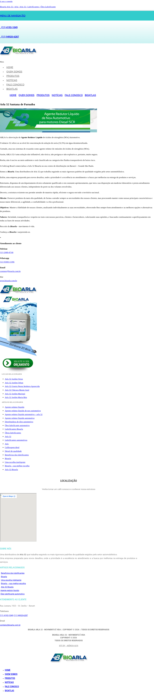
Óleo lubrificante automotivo (17, 425)
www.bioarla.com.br (8, 281)
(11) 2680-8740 (6, 252)
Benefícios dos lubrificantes (17, 455)
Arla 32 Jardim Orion (14, 379)
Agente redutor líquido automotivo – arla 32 (23, 414)
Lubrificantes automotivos (16, 440)
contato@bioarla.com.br (10, 271)
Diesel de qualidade (13, 451)
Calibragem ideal (12, 447)
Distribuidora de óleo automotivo (19, 422)
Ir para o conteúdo (6, 1)
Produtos (12, 75)
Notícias (11, 80)
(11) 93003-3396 (7, 262)
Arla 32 (8, 436)
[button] (48, 61)
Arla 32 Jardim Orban (14, 383)
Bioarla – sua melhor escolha (17, 466)
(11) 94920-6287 (9, 36)
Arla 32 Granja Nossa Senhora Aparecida (22, 386)
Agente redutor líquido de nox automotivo (23, 411)
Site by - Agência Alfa (68, 646)
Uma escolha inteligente (15, 462)
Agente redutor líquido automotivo (20, 418)
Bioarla (8, 458)
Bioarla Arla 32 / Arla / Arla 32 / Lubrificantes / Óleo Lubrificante (28, 7)
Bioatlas (12, 88)
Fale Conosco (15, 84)
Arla (7, 444)
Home (9, 67)
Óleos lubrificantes (13, 433)
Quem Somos (14, 71)
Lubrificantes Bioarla (14, 429)
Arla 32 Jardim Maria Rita (16, 397)
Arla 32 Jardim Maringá (15, 394)
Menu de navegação (12, 15)
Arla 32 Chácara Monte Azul (17, 390)
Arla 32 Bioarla (11, 469)
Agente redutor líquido (14, 407)
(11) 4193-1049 (9, 27)
